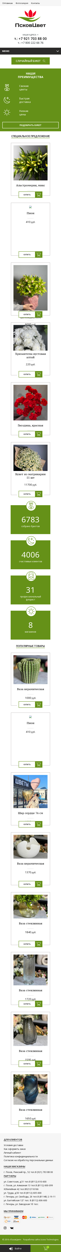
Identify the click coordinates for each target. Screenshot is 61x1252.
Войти (18, 1248)
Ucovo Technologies (49, 1239)
